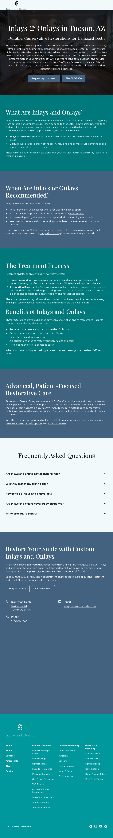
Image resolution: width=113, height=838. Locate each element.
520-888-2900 (74, 78)
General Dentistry (41, 745)
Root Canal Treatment (96, 779)
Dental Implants (93, 753)
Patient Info (12, 761)
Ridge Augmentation (95, 774)
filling (64, 209)
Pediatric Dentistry (41, 774)
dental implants (33, 423)
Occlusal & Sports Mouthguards (40, 791)
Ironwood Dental (75, 49)
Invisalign (63, 756)
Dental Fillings (39, 758)
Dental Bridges (92, 764)
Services (10, 756)
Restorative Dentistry (91, 747)
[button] (104, 5)
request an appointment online (47, 577)
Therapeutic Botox (41, 807)
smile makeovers (57, 423)
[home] (17, 5)
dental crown (76, 213)
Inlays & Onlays (66, 771)
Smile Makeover (66, 776)
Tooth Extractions (40, 802)
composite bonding (50, 233)
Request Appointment (44, 78)
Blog (8, 766)
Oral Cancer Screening (43, 779)
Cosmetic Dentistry (69, 745)
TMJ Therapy (38, 784)
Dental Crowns (92, 758)
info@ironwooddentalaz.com (80, 606)
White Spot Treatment (43, 797)
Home (9, 745)
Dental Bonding (66, 766)
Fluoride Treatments (42, 769)
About (9, 750)
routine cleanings (66, 350)
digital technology (20, 302)
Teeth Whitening (67, 750)
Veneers (63, 761)
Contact (10, 771)
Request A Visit (17, 588)
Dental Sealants (39, 764)
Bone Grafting (92, 769)
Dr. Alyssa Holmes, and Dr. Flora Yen (48, 401)
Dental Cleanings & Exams (41, 752)
